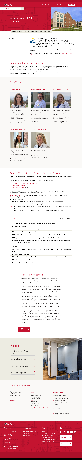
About (48, 31)
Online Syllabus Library (46, 437)
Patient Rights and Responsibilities (18, 359)
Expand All (62, 218)
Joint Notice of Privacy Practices (20, 352)
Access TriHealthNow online (17, 195)
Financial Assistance (19, 366)
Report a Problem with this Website (38, 455)
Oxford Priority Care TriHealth (19, 185)
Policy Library (48, 455)
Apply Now (71, 4)
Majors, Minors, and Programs (48, 433)
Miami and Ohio (26, 435)
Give (74, 1)
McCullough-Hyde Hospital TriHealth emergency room (25, 183)
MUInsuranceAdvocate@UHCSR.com (40, 407)
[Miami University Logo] (8, 5)
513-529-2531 (16, 446)
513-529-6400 (13, 448)
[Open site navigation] (77, 5)
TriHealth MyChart (19, 372)
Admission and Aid (49, 4)
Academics (41, 4)
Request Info (53, 1)
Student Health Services (8, 9)
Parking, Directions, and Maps (48, 441)
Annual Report (26, 433)
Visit (59, 1)
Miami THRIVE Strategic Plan (29, 431)
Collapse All (68, 218)
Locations (63, 1)
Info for (69, 1)
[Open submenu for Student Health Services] (22, 8)
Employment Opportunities (47, 435)
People (43, 431)
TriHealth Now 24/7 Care (18, 187)
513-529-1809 (14, 445)
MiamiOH (14, 31)
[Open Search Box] (77, 1)
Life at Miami (63, 4)
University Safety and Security (48, 439)
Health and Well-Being (29, 31)
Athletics (57, 4)
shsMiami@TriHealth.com (37, 400)
